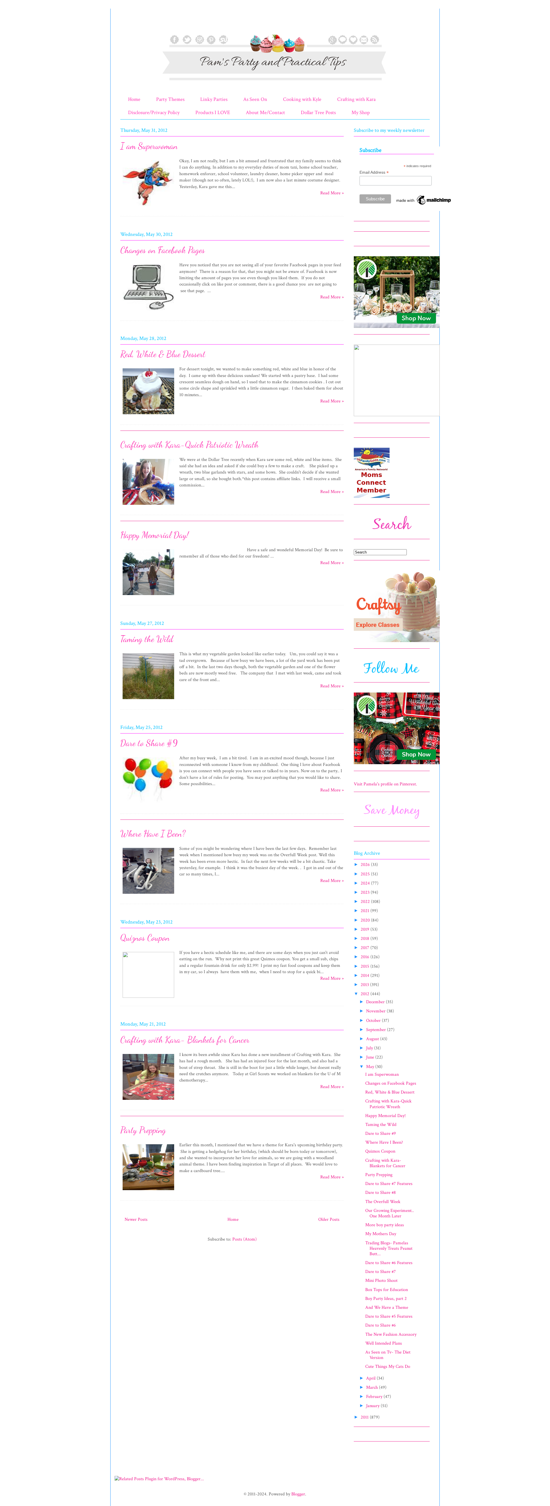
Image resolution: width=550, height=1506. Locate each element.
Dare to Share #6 (380, 1325)
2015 (365, 966)
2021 (365, 911)
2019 (365, 929)
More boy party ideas (384, 1225)
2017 (365, 948)
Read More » (332, 193)
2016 (365, 957)
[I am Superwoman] (148, 207)
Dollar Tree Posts (318, 112)
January (373, 1406)
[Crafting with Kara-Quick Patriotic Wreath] (148, 506)
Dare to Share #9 (149, 743)
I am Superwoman (149, 146)
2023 (366, 892)
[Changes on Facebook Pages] (148, 311)
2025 (366, 874)
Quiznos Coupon (145, 937)
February (375, 1397)
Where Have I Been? (153, 833)
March (372, 1387)
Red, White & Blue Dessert (162, 354)
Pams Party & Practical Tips (132, 24)
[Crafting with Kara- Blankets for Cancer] (148, 1101)
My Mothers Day (380, 1234)
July (370, 1048)
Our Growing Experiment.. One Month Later (389, 1213)
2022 (366, 902)
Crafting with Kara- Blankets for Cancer (185, 1039)
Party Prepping (143, 1130)
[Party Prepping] (148, 1191)
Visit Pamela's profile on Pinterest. (385, 784)
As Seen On (255, 99)
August (373, 1039)
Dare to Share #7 (380, 1272)
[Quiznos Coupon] (148, 996)
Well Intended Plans (383, 1343)
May (370, 1067)
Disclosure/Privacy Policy (154, 112)
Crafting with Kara (356, 99)
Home (134, 99)
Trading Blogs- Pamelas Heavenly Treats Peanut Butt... (388, 1248)
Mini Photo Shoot (381, 1281)
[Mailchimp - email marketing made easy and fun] (423, 204)
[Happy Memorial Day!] (148, 596)
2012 (365, 994)
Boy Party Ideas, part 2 (386, 1299)
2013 (365, 985)
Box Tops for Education (386, 1290)
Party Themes (170, 99)
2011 (365, 1417)
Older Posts (328, 1219)
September (376, 1030)
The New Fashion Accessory (391, 1334)
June (370, 1057)
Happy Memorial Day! (154, 535)
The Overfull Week (382, 1202)
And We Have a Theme (386, 1307)
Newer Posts (136, 1219)
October (374, 1021)
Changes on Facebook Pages (162, 250)
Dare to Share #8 (380, 1193)
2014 (365, 976)
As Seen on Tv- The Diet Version (387, 1355)
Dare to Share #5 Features (388, 1316)
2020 (366, 920)
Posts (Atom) (244, 1239)
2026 (366, 865)
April (371, 1378)
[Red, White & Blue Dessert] (148, 415)
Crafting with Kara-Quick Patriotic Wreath (189, 444)
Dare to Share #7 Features (388, 1184)
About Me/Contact (265, 112)
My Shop (360, 112)
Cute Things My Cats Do (387, 1367)
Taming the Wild (146, 639)
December (376, 1002)
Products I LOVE (212, 112)
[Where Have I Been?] (148, 895)
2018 (365, 939)
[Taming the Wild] (148, 700)
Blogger (298, 1494)
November (376, 1011)
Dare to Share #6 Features (388, 1263)
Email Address (374, 172)
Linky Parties (213, 99)
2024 (366, 883)
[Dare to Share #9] (148, 804)
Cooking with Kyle (302, 99)
